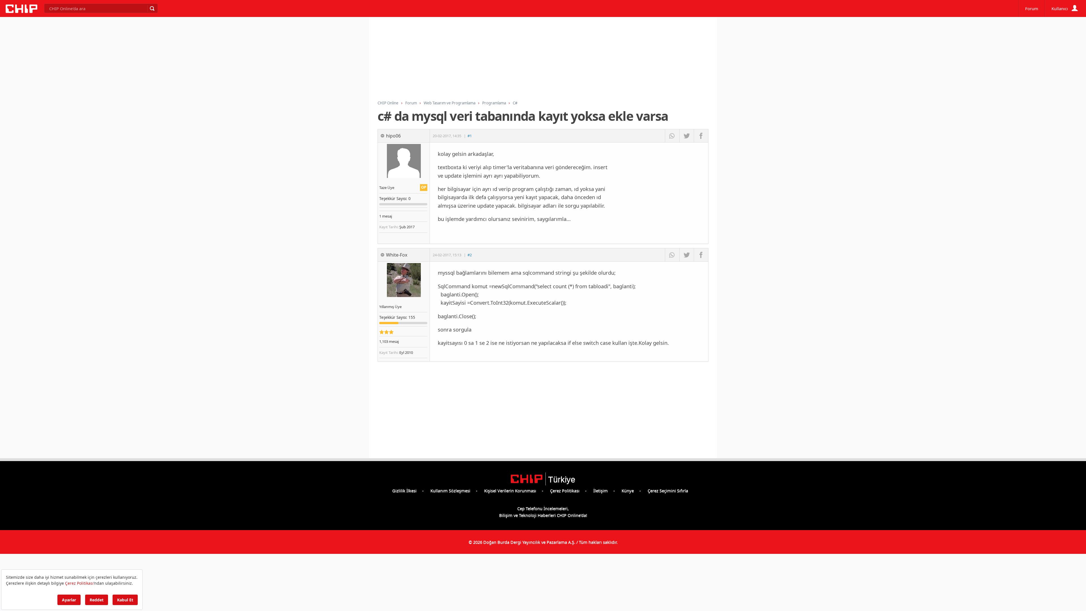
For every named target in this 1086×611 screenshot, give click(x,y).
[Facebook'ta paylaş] (701, 135)
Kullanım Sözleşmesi (450, 490)
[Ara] (151, 8)
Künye (628, 490)
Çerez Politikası (564, 490)
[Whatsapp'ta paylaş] (672, 135)
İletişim (600, 490)
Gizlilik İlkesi (404, 490)
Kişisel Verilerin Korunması (510, 490)
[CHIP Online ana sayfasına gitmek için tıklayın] (21, 11)
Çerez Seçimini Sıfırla (668, 490)
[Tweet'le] (686, 135)
